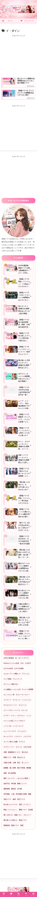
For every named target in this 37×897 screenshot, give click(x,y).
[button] (33, 501)
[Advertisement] (18, 55)
